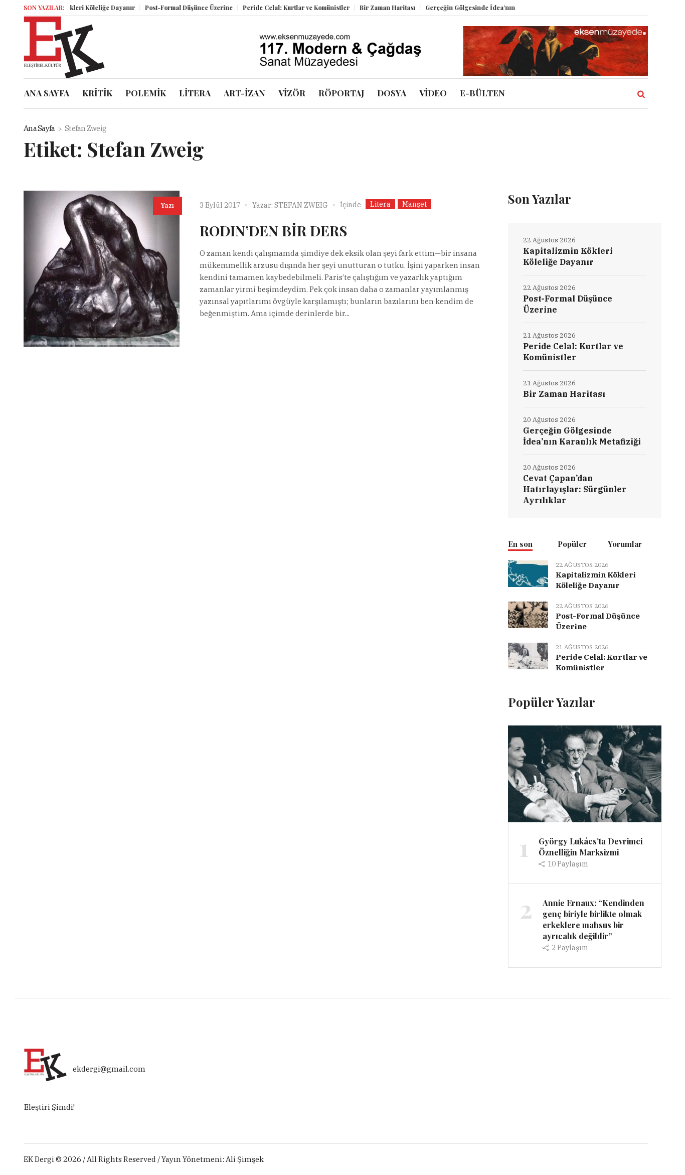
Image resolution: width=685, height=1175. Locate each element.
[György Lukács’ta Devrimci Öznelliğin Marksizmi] (584, 773)
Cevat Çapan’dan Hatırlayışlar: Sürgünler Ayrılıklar (574, 489)
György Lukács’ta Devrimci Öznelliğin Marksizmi (590, 846)
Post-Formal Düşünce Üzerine (174, 8)
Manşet (414, 204)
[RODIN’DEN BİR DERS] (102, 269)
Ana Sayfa (39, 128)
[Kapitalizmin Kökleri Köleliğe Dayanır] (528, 572)
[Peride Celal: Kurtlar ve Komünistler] (528, 655)
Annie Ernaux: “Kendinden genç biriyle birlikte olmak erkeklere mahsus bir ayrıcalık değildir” (593, 919)
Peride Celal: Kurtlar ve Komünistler (281, 8)
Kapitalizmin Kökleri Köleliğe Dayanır (568, 256)
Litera (380, 204)
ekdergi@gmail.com (109, 1069)
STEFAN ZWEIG (301, 205)
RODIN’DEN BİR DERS (273, 230)
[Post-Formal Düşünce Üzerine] (528, 614)
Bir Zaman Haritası (372, 8)
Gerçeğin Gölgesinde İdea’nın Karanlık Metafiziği (484, 8)
